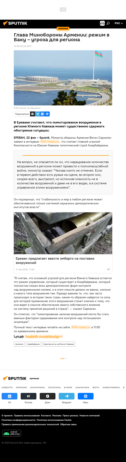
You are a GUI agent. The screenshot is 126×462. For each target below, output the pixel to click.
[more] (108, 269)
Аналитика (82, 387)
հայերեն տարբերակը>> (43, 336)
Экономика (37, 387)
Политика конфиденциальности (18, 419)
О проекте (7, 415)
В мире (68, 387)
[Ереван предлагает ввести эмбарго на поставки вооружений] (63, 233)
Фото (96, 387)
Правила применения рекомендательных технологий (30, 424)
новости (7, 387)
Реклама (56, 415)
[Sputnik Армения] (16, 26)
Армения (19, 344)
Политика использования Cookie (54, 419)
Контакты (46, 415)
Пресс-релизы (70, 415)
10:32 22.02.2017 (23, 46)
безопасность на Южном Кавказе (59, 344)
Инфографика (111, 387)
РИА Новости (50, 141)
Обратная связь (68, 424)
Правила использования (27, 415)
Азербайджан (33, 344)
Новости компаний (90, 415)
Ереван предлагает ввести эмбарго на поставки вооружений (55, 260)
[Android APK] (11, 433)
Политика (54, 387)
